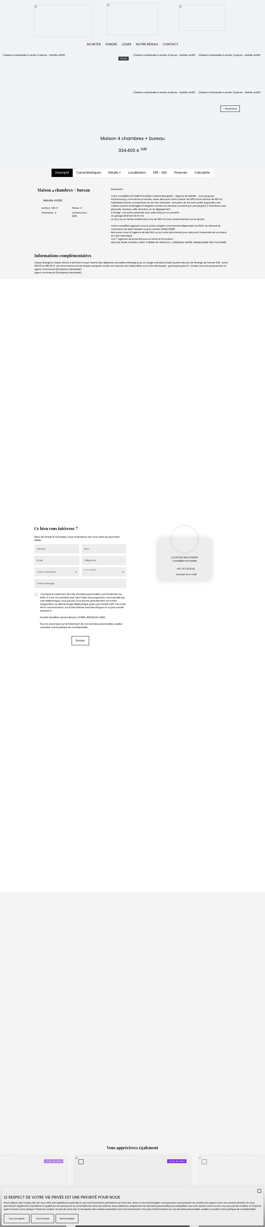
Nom (86, 548)
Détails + (114, 173)
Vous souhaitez (90, 570)
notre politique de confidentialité (238, 1209)
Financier (180, 173)
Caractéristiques (88, 173)
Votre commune (46, 572)
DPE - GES (160, 173)
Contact (170, 44)
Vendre (111, 44)
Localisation (137, 173)
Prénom (41, 548)
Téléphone (90, 560)
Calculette (202, 173)
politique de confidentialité (73, 627)
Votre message (45, 583)
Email (40, 560)
